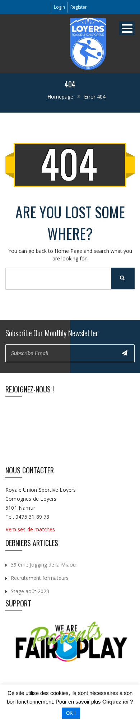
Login (59, 7)
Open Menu (127, 28)
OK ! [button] (71, 713)
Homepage (60, 96)
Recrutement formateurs (40, 577)
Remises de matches (31, 529)
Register (78, 7)
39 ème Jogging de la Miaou (43, 564)
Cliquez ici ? (117, 702)
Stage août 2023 (30, 591)
